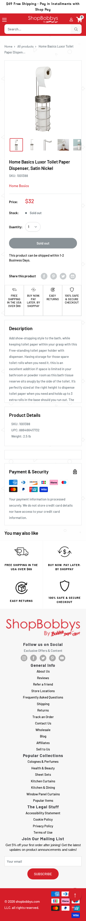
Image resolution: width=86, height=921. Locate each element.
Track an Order (43, 717)
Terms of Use (43, 832)
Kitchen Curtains (43, 781)
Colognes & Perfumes (43, 761)
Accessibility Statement (43, 813)
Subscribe (43, 874)
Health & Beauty (43, 768)
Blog (43, 736)
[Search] (76, 29)
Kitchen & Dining (43, 787)
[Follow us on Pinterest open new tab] (52, 658)
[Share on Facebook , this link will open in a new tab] (44, 276)
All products (25, 46)
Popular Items (43, 800)
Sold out (43, 243)
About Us (43, 671)
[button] (79, 19)
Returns (43, 710)
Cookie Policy (43, 819)
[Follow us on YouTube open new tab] (62, 658)
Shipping (43, 704)
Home (8, 46)
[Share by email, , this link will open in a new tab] (72, 276)
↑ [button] (75, 895)
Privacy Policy (43, 826)
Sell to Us (43, 749)
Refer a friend (43, 684)
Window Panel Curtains (43, 794)
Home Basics (19, 185)
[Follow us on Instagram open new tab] (24, 658)
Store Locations (43, 691)
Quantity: (15, 227)
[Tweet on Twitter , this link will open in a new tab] (63, 276)
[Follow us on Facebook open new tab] (33, 658)
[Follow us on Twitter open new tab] (43, 658)
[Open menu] (4, 20)
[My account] (71, 19)
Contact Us (43, 723)
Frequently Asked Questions (43, 697)
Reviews (43, 678)
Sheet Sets (43, 774)
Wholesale (43, 730)
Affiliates (43, 743)
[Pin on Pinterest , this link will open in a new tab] (53, 276)
